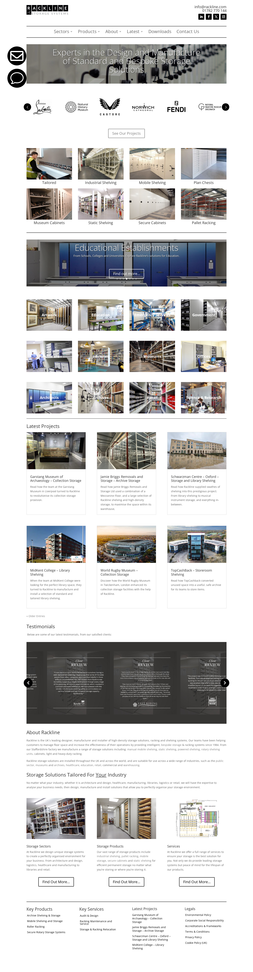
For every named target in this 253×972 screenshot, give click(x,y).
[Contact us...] (16, 86)
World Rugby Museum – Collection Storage (119, 572)
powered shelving (189, 749)
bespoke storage (171, 745)
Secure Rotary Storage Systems (46, 932)
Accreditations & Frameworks (203, 926)
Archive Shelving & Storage (43, 915)
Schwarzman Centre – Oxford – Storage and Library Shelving (195, 478)
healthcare (72, 765)
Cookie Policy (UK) (196, 943)
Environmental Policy (198, 915)
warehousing (131, 765)
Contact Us (188, 32)
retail (98, 765)
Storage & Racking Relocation (98, 929)
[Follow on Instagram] (224, 17)
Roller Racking (36, 926)
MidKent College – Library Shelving (50, 572)
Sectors (61, 32)
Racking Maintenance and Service (96, 923)
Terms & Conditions (197, 931)
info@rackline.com (210, 6)
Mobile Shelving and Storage (45, 921)
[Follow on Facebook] (209, 17)
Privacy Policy (193, 937)
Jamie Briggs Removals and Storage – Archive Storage (122, 478)
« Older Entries (35, 616)
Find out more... (126, 270)
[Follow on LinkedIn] (201, 17)
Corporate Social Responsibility (204, 920)
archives (59, 765)
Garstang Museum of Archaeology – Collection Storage (55, 478)
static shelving (167, 749)
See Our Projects (126, 133)
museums (42, 765)
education (87, 765)
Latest (133, 32)
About (111, 32)
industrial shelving (108, 856)
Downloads (159, 32)
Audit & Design (89, 915)
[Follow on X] (216, 17)
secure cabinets (117, 860)
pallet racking (129, 856)
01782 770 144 (214, 10)
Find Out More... (56, 881)
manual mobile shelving (142, 749)
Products (87, 32)
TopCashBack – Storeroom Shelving (191, 572)
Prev (27, 107)
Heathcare (126, 251)
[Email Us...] (16, 64)
